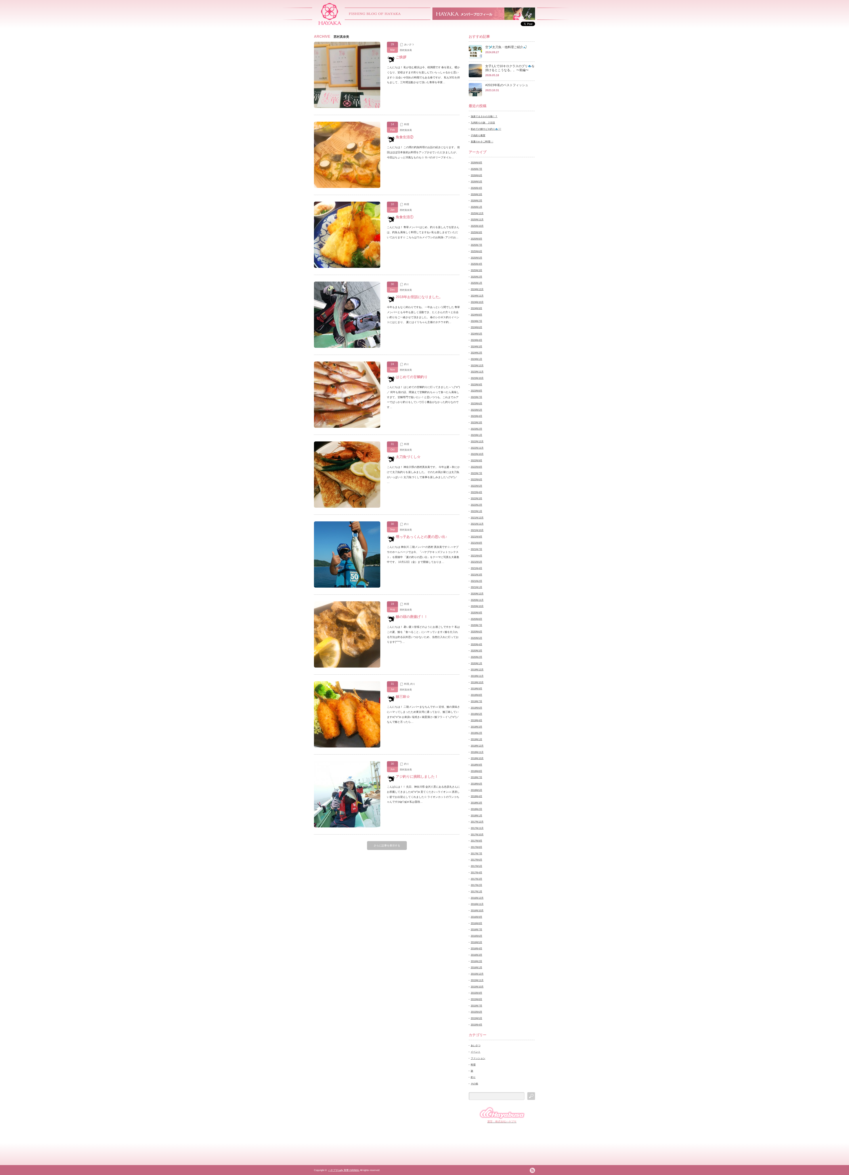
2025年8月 (476, 238)
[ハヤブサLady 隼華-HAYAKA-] (330, 23)
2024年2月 (476, 352)
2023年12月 (477, 365)
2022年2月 (476, 504)
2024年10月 (477, 302)
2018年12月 (477, 745)
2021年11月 (477, 523)
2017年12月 (477, 821)
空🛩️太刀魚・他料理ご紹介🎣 (506, 47)
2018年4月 (476, 796)
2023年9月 (476, 384)
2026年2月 (476, 200)
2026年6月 (476, 175)
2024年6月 (476, 327)
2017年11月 (477, 828)
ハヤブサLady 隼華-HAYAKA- (343, 1170)
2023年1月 (476, 435)
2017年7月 (476, 853)
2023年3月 (476, 422)
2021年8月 (476, 542)
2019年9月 (476, 688)
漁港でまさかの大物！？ (484, 116)
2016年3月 (476, 955)
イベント (475, 1051)
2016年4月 (476, 948)
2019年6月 (476, 707)
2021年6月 (476, 555)
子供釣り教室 (478, 135)
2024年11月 (477, 295)
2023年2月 (476, 429)
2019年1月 (476, 739)
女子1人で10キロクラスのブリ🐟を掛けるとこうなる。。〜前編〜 (510, 68)
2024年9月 (476, 308)
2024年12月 (477, 289)
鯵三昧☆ (403, 696)
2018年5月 (476, 790)
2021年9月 (476, 536)
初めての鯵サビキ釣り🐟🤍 (486, 129)
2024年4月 (476, 340)
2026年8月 (476, 162)
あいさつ (409, 44)
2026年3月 (476, 194)
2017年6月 (476, 859)
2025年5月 (476, 257)
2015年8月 (476, 999)
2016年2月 (476, 961)
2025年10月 (477, 226)
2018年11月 (477, 752)
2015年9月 (476, 992)
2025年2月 (476, 276)
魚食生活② (404, 137)
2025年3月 (476, 270)
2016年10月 (477, 910)
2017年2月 (476, 885)
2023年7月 (476, 397)
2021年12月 (477, 517)
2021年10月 (477, 530)
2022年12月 (477, 441)
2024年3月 (476, 346)
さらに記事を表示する (387, 845)
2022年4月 (476, 492)
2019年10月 (477, 682)
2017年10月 (477, 834)
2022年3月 (476, 498)
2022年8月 (476, 466)
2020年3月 (476, 650)
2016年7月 (476, 929)
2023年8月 (476, 390)
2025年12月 (477, 213)
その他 (474, 1083)
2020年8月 (476, 619)
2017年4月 (476, 872)
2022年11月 (477, 448)
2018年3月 (476, 802)
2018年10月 (477, 758)
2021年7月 (476, 549)
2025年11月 (477, 219)
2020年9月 (476, 612)
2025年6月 (476, 251)
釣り (406, 284)
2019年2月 (476, 733)
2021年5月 (476, 561)
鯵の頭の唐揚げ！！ (412, 617)
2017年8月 (476, 847)
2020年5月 (476, 638)
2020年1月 (476, 663)
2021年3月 (476, 574)
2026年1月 (476, 207)
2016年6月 (476, 936)
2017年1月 (476, 891)
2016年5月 (476, 942)
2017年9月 (476, 840)
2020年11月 (477, 600)
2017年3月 (476, 879)
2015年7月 (476, 1005)
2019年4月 (476, 720)
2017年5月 (476, 866)
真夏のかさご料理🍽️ (482, 141)
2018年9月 (476, 764)
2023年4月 (476, 416)
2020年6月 (476, 631)
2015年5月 (476, 1018)
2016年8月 (476, 923)
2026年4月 (476, 188)
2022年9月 (476, 460)
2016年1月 (476, 967)
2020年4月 (476, 644)
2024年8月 (476, 314)
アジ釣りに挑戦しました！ (417, 776)
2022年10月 (477, 454)
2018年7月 (476, 777)
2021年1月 (476, 587)
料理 (406, 124)
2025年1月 (476, 283)
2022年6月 (476, 479)
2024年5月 (476, 333)
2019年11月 (477, 676)
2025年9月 (476, 232)
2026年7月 (476, 169)
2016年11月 (477, 904)
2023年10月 (477, 378)
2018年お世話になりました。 (419, 297)
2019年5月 (476, 714)
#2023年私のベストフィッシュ (506, 85)
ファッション (478, 1058)
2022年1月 (476, 511)
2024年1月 (476, 359)
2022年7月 (476, 473)
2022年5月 (476, 485)
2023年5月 (476, 410)
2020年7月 (476, 625)
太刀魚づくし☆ (408, 457)
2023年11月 (477, 371)
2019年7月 (476, 701)
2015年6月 (476, 1011)
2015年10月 (477, 986)
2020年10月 (477, 606)
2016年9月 (476, 917)
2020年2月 (476, 657)
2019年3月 (476, 726)
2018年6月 (476, 783)
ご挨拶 (401, 57)
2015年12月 (477, 974)
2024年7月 (476, 321)
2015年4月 (476, 1024)
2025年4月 (476, 264)
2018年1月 (476, 815)
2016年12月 (477, 898)
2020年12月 (477, 593)
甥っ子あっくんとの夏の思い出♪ (421, 537)
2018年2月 (476, 809)
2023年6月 (476, 403)
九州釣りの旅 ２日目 (483, 122)
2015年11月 (477, 980)
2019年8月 (476, 695)
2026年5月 (476, 181)
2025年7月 (476, 245)
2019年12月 (477, 669)
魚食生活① (404, 217)
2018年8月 (476, 771)
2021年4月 (476, 568)
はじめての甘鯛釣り (412, 377)
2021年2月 (476, 581)
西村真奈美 (406, 50)
